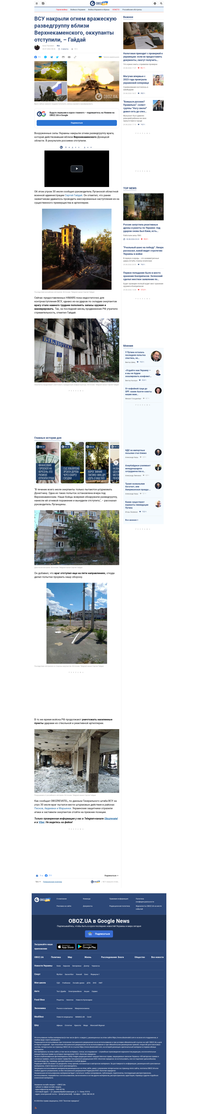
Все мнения (131, 520)
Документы (88, 906)
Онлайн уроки (78, 983)
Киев (59, 966)
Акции (86, 991)
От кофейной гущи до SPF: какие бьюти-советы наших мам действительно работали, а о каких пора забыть (138, 391)
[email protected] (65, 1094)
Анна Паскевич (48, 46)
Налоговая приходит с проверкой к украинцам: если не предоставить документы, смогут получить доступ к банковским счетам (143, 57)
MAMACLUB (80, 1017)
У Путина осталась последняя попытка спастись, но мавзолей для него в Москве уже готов (135, 355)
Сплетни (68, 1025)
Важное (128, 17)
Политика (56, 957)
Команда (86, 899)
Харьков (66, 966)
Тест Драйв (61, 991)
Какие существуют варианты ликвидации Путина (136, 505)
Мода (85, 1025)
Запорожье (76, 966)
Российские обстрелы (132, 10)
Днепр (86, 966)
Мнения (128, 345)
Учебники (66, 983)
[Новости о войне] (95, 882)
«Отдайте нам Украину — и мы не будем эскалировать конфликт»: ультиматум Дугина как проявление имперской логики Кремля (138, 373)
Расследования (109, 957)
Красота (77, 1025)
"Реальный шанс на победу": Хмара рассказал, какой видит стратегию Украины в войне (143, 250)
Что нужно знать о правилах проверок (140, 64)
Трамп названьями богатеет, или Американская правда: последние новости (137, 486)
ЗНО (94, 983)
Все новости (157, 957)
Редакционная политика (52, 882)
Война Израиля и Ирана (98, 10)
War (58, 46)
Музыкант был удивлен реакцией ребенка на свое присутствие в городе (134, 118)
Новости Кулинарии (84, 1000)
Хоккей (79, 974)
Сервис (95, 991)
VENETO (115, 10)
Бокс (86, 974)
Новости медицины (65, 1017)
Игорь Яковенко (131, 512)
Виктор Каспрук (131, 381)
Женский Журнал (97, 1025)
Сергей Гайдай (73, 195)
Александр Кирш (131, 457)
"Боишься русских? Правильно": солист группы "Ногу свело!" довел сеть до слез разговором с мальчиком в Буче (135, 106)
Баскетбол (69, 974)
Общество (140, 957)
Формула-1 (95, 974)
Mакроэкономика (82, 1008)
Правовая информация (118, 899)
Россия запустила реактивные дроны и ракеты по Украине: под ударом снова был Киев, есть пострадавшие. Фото (141, 228)
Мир (70, 957)
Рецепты (60, 1000)
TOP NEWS (129, 188)
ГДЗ (58, 983)
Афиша (59, 1025)
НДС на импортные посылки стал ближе (136, 452)
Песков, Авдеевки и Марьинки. (53, 808)
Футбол (59, 974)
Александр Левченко (133, 476)
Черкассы (96, 966)
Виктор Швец (130, 362)
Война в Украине (77, 10)
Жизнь (87, 957)
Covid (89, 1017)
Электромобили (75, 991)
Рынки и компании (64, 1008)
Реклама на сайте (64, 906)
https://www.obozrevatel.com (123, 1038)
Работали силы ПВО (132, 235)
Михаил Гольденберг (133, 399)
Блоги (121, 957)
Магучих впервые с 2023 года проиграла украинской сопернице (136, 79)
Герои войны (61, 10)
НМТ (101, 983)
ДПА (88, 983)
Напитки (69, 1000)
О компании (62, 899)
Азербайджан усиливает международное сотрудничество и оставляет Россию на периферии (138, 468)
